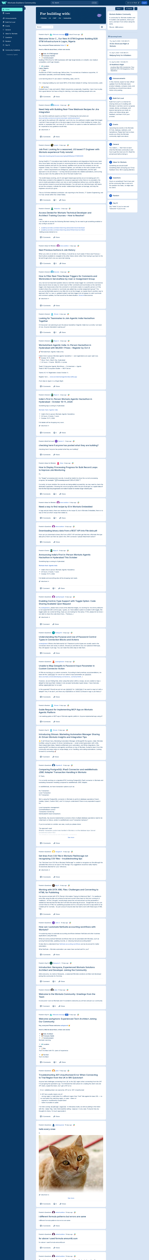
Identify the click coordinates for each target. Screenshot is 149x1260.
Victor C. (63, 45)
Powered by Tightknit (12, 54)
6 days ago (67, 463)
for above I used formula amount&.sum (58, 1238)
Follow (119, 8)
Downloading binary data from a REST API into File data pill (68, 530)
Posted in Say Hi (44, 34)
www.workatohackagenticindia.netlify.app (63, 377)
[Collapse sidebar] (24, 8)
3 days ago (73, 246)
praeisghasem (45, 608)
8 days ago (73, 502)
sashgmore (64, 1025)
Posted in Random (44, 705)
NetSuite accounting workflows (69, 944)
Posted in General (44, 105)
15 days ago (68, 1125)
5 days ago (68, 441)
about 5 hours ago (74, 34)
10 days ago (64, 922)
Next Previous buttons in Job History (57, 250)
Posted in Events (44, 550)
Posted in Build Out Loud (46, 441)
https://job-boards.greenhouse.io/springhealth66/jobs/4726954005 (61, 156)
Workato (41, 565)
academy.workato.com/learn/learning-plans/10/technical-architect (63, 230)
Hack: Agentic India (50, 565)
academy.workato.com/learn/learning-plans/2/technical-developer (63, 228)
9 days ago (62, 705)
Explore (130, 8)
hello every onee (47, 1129)
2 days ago (63, 105)
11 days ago (72, 1014)
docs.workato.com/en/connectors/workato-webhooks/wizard (59, 118)
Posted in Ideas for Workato (47, 246)
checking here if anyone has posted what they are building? (69, 445)
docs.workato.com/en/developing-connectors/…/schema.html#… (60, 677)
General (81, 295)
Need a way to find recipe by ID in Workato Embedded (65, 506)
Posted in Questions (45, 526)
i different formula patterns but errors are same (62, 1216)
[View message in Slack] (82, 34)
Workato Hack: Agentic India (48, 410)
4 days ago (62, 314)
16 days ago (69, 1212)
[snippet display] (103, 27)
